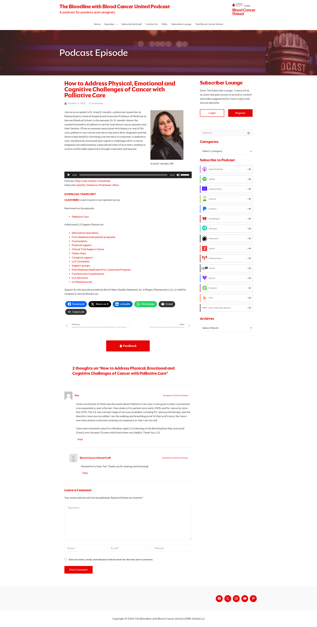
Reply (80, 439)
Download (104, 180)
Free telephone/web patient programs (93, 237)
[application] (128, 175)
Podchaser (105, 185)
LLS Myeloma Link (82, 281)
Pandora (92, 185)
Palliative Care (80, 216)
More (116, 185)
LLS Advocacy (80, 277)
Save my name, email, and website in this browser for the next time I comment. (111, 559)
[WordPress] (244, 598)
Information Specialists (85, 232)
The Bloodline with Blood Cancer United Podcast (114, 6)
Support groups (81, 265)
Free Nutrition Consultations (88, 273)
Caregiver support (82, 257)
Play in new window (86, 180)
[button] (115, 24)
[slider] (185, 175)
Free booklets (79, 241)
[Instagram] (236, 598)
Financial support (82, 245)
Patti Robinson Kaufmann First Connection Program (101, 269)
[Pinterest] (253, 598)
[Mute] (178, 175)
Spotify (81, 185)
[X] (227, 598)
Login (212, 113)
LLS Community (81, 261)
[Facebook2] (219, 598)
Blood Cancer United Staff (95, 457)
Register (240, 113)
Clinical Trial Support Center (88, 249)
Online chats (79, 253)
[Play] (68, 175)
